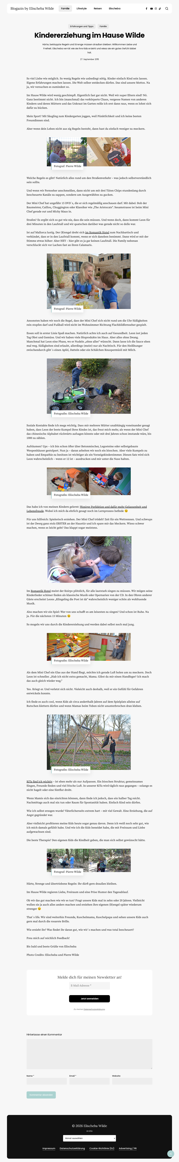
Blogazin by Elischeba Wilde (32, 8)
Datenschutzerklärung (94, 1009)
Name (30, 1076)
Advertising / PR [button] (128, 1148)
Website (116, 1076)
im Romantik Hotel (97, 232)
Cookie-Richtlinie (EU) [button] (101, 1148)
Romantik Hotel (41, 591)
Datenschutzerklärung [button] (72, 1148)
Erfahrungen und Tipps (81, 26)
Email (72, 1076)
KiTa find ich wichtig (39, 781)
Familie (103, 26)
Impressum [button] (49, 1148)
